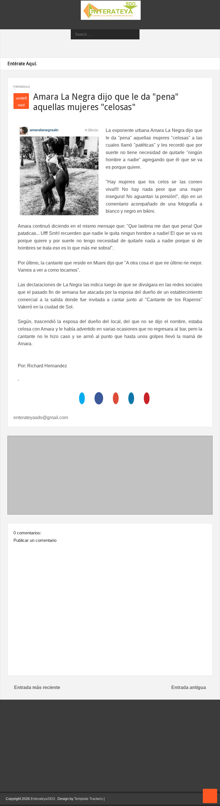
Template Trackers (88, 799)
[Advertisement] (110, 476)
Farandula (21, 86)
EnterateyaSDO (43, 799)
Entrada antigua (188, 687)
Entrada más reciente (37, 687)
